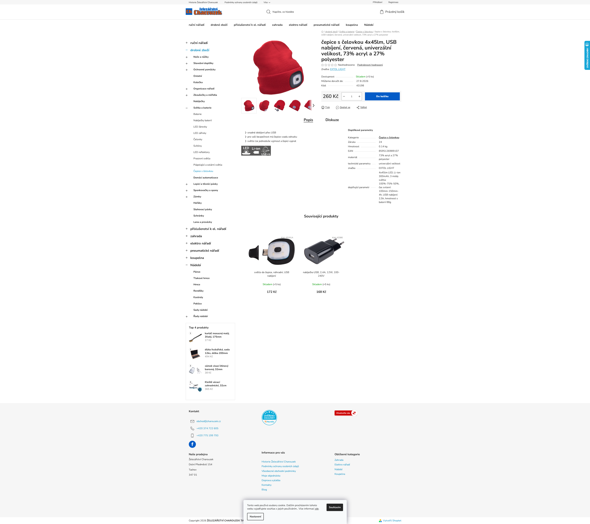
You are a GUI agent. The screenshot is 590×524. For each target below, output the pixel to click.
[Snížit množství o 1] (344, 96)
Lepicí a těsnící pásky (205, 184)
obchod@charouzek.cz (209, 421)
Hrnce (196, 284)
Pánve (196, 272)
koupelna (197, 258)
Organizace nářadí (203, 88)
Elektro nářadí (342, 464)
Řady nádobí (200, 316)
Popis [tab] (308, 119)
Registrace (393, 2)
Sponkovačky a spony (205, 190)
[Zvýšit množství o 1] (359, 96)
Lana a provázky (202, 222)
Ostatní (197, 76)
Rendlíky (198, 291)
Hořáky (197, 203)
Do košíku (382, 96)
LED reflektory (201, 152)
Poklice (197, 303)
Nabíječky (199, 101)
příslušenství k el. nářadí (208, 229)
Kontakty (266, 485)
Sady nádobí (200, 310)
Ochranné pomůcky (204, 69)
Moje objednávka (271, 475)
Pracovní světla (201, 158)
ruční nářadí (199, 43)
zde (317, 508)
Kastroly (198, 297)
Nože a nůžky (201, 57)
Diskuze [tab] (332, 119)
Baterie (197, 114)
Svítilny (197, 146)
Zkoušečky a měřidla (205, 95)
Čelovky (197, 139)
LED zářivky (199, 133)
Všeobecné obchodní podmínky (279, 471)
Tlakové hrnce (201, 278)
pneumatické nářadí (204, 250)
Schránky (198, 215)
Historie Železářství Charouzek (203, 2)
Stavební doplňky (203, 63)
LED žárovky (200, 126)
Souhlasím (335, 507)
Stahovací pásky (202, 209)
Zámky (197, 196)
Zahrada (339, 460)
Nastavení (255, 516)
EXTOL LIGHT (338, 69)
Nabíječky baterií (202, 120)
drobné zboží (199, 50)
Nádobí (195, 265)
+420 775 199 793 (207, 435)
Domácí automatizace (205, 177)
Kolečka (198, 82)
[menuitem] (196, 25)
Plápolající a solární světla (207, 165)
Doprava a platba (271, 480)
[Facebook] (192, 444)
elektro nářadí (200, 243)
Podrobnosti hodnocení (370, 65)
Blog (264, 489)
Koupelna (340, 474)
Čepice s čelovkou (203, 171)
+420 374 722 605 (207, 428)
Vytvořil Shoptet (392, 520)
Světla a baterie (202, 107)
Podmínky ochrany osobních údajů (241, 2)
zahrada (196, 236)
